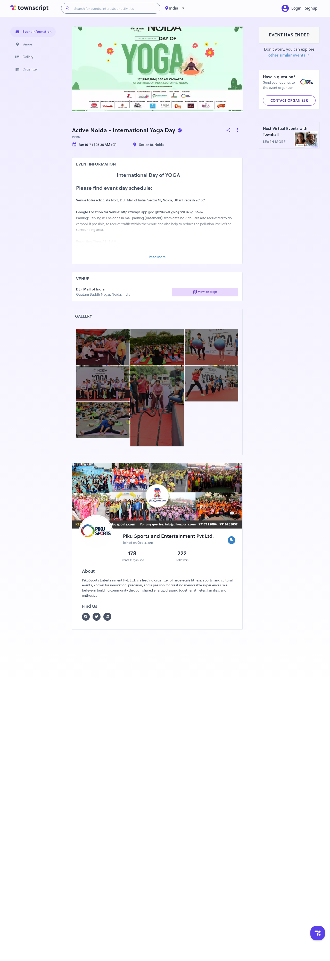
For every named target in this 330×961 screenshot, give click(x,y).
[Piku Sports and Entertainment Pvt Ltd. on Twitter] (98, 616)
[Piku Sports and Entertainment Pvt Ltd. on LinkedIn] (108, 616)
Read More (157, 257)
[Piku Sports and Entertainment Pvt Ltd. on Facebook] (87, 616)
